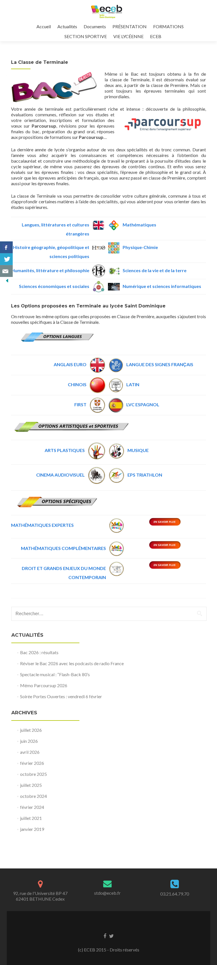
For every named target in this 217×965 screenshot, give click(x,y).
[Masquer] (7, 280)
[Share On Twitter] (6, 259)
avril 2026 (30, 752)
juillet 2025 (31, 785)
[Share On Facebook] (6, 247)
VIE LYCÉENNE (128, 36)
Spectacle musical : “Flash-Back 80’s (55, 674)
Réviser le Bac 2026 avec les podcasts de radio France (72, 663)
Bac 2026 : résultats (39, 652)
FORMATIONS (168, 26)
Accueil (43, 26)
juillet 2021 (31, 818)
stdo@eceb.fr (107, 893)
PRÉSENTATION (129, 26)
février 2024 (32, 807)
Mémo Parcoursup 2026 (43, 685)
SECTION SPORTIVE (85, 36)
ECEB (155, 36)
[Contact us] (6, 271)
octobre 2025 (33, 774)
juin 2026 (29, 741)
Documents (95, 26)
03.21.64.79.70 (174, 893)
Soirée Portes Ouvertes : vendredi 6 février (61, 696)
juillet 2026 (31, 730)
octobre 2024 (33, 796)
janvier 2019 (32, 829)
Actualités (67, 26)
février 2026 (32, 763)
